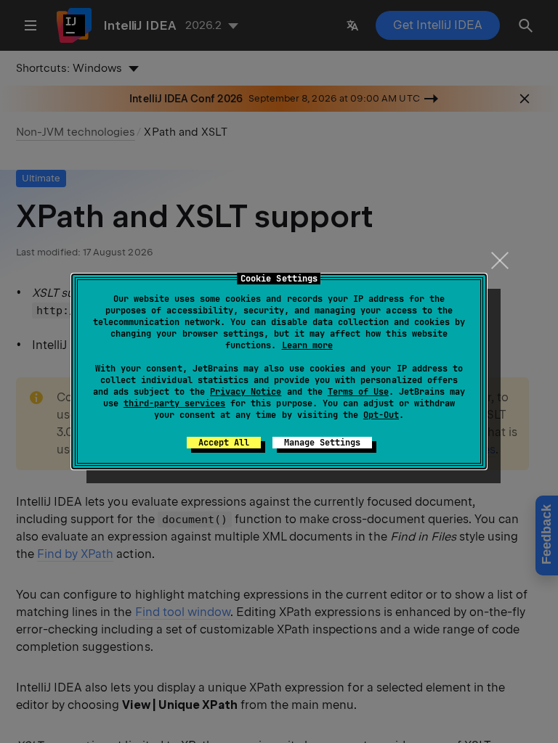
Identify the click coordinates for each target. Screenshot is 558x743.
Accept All (223, 442)
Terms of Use (358, 392)
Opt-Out (381, 415)
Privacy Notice (245, 392)
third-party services (174, 403)
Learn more (307, 345)
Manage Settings (322, 442)
